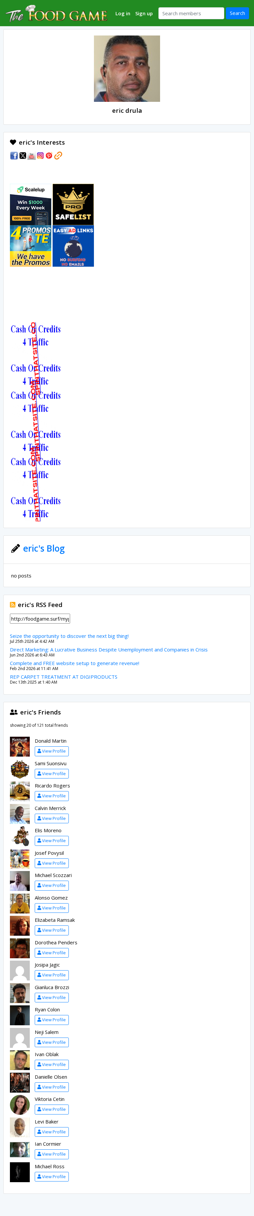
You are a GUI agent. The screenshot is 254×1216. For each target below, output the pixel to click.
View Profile (54, 751)
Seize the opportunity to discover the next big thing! (69, 636)
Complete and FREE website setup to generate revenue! (74, 663)
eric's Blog (44, 548)
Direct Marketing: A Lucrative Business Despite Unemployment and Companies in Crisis (109, 649)
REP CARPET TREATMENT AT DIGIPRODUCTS (63, 676)
